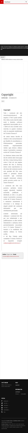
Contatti (17, 385)
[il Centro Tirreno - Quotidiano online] (7, 2)
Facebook (6, 401)
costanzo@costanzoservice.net (11, 256)
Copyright (17, 392)
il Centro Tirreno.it (4, 424)
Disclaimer (23, 394)
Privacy (17, 394)
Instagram (6, 409)
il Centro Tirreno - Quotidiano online (13, 420)
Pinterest (6, 405)
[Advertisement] (14, 78)
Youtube (6, 407)
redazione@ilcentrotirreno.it (12, 243)
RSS (4, 412)
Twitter (5, 403)
